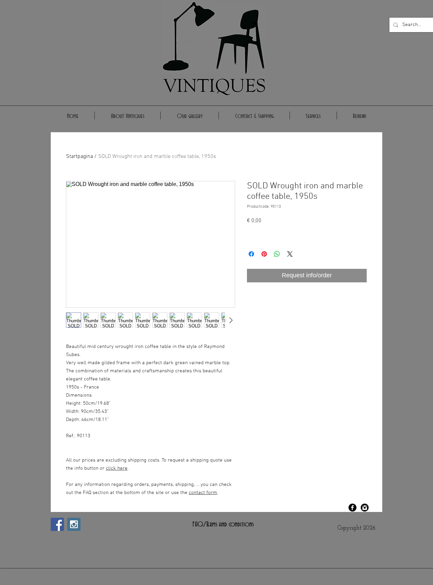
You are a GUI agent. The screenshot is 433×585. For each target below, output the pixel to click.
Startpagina (79, 156)
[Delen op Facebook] (251, 254)
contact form (203, 493)
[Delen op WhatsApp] (277, 254)
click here (117, 468)
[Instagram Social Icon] (74, 524)
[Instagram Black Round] (365, 508)
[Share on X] (290, 254)
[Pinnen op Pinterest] (264, 254)
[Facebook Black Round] (352, 508)
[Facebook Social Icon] (57, 524)
